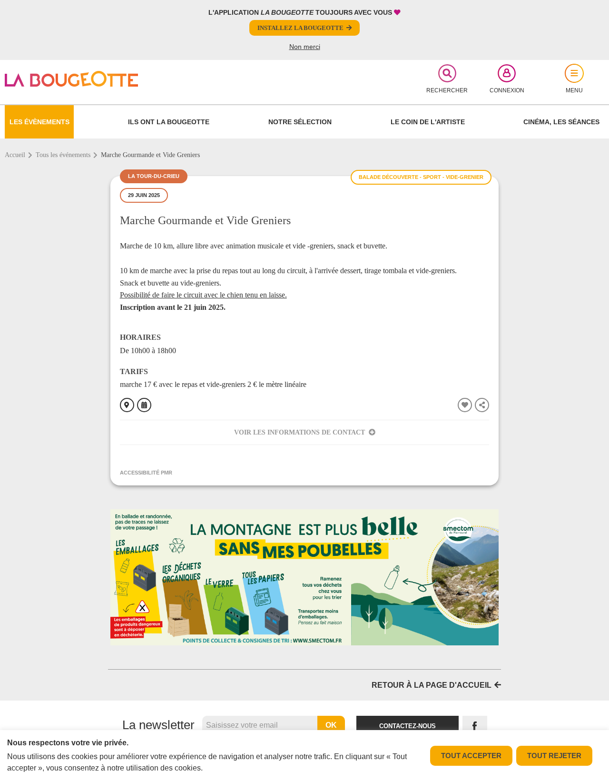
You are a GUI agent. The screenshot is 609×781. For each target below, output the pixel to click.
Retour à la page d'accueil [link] (431, 685)
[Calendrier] (144, 405)
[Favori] (465, 405)
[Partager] (482, 405)
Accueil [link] (15, 154)
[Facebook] (474, 726)
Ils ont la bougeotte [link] (168, 122)
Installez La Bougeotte (300, 27)
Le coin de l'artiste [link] (428, 122)
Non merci (304, 46)
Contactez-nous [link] (407, 726)
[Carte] (127, 405)
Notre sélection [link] (300, 122)
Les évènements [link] (39, 122)
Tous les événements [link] (63, 154)
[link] (103, 79)
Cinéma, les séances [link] (561, 122)
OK (331, 725)
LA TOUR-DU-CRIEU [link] (153, 176)
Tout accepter (471, 755)
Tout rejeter (554, 755)
